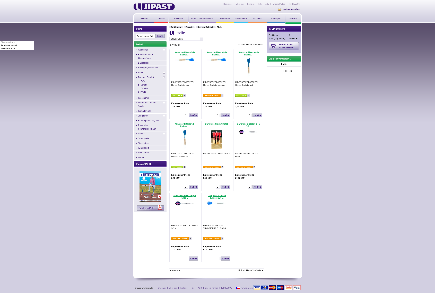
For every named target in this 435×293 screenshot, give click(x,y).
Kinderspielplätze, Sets (148, 120)
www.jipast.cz (247, 288)
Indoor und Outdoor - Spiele (147, 104)
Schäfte (144, 85)
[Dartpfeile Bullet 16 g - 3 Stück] (248, 133)
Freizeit (189, 27)
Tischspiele (143, 143)
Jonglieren (143, 116)
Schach (141, 133)
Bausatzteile (144, 63)
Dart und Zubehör (206, 27)
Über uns (173, 288)
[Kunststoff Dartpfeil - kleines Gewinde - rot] (184, 148)
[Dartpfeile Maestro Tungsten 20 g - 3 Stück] (216, 204)
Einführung (176, 27)
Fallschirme (143, 98)
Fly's (143, 81)
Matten (141, 157)
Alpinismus (143, 50)
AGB (200, 288)
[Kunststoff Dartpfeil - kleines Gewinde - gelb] (248, 76)
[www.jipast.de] (154, 7)
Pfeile (143, 92)
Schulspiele (143, 138)
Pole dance (143, 153)
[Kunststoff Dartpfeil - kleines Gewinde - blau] (184, 60)
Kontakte (183, 288)
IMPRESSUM (226, 288)
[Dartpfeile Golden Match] (216, 148)
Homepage (161, 288)
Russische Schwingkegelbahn (147, 127)
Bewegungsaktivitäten (148, 67)
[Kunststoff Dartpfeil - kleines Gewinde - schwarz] (216, 60)
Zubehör (144, 88)
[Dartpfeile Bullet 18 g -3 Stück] (184, 205)
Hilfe (192, 288)
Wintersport (143, 148)
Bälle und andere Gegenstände (146, 56)
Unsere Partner (211, 288)
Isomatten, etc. (144, 111)
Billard (141, 72)
